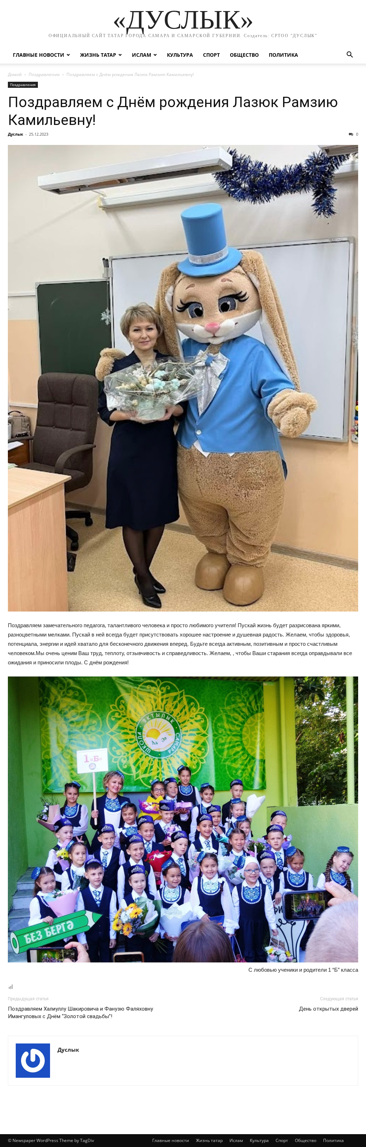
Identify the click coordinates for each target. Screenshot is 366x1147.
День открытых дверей (328, 1009)
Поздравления (44, 74)
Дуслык (15, 134)
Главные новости (38, 54)
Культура (180, 54)
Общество (244, 54)
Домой (15, 74)
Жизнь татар (98, 54)
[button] (349, 55)
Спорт (211, 54)
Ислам (141, 54)
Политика (283, 54)
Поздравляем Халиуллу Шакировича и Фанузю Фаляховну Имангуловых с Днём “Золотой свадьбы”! (80, 1013)
